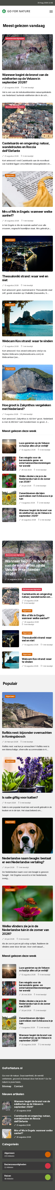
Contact (18, 1086)
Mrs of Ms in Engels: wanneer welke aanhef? (27, 213)
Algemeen (10, 175)
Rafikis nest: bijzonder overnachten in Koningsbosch (27, 734)
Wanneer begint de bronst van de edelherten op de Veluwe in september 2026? (25, 78)
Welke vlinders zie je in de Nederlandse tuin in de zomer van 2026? (34, 479)
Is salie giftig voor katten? (20, 797)
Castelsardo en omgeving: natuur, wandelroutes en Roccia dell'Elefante (26, 147)
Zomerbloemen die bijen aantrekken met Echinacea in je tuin (36, 496)
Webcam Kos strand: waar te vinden (27, 341)
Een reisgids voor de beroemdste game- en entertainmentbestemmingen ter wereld (35, 461)
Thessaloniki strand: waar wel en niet (25, 278)
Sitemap (6, 1086)
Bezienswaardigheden (15, 38)
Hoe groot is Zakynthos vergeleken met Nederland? (26, 407)
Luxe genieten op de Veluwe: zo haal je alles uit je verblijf (34, 444)
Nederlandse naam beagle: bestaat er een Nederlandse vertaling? (26, 860)
